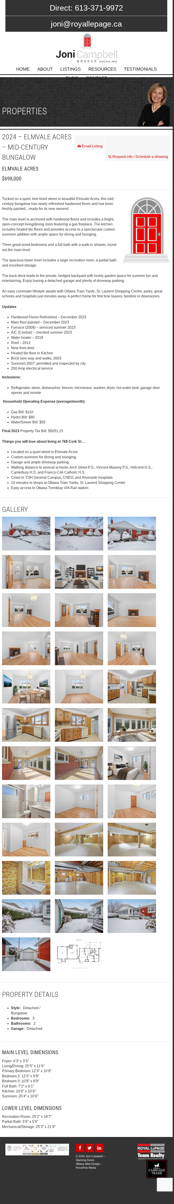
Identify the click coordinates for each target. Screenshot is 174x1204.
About (45, 69)
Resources (102, 69)
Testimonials (140, 69)
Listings (70, 69)
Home (23, 69)
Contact (96, 78)
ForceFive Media (86, 1167)
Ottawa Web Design (88, 1164)
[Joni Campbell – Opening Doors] (86, 48)
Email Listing (92, 146)
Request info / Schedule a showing (140, 157)
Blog (72, 78)
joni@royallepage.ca (86, 23)
